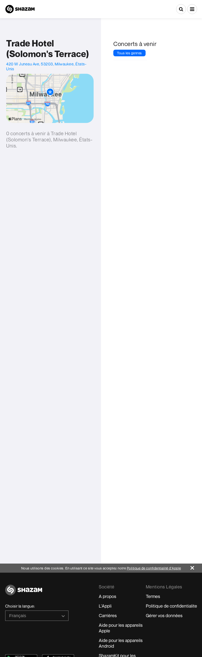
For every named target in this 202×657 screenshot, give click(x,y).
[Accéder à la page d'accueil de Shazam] (20, 9)
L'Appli (105, 606)
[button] (192, 9)
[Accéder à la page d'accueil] (23, 593)
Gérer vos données (164, 615)
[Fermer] (196, 566)
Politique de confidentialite (171, 606)
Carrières (108, 615)
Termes (153, 596)
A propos (107, 596)
